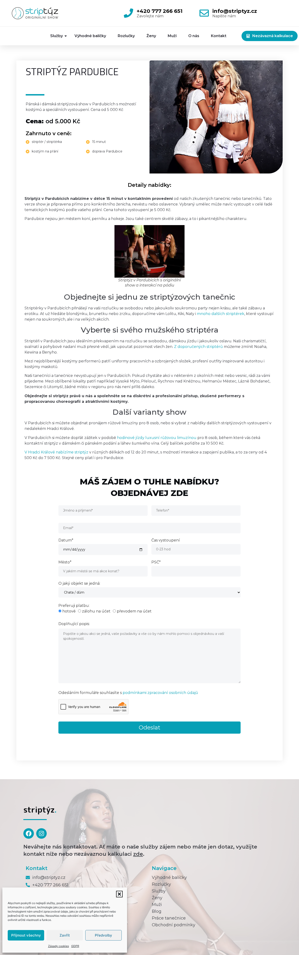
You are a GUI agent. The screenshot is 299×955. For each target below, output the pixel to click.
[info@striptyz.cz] (204, 13)
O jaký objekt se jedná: (79, 584)
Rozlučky (126, 36)
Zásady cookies (58, 946)
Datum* (65, 540)
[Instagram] (41, 833)
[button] (119, 894)
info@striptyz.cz (234, 11)
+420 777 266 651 (159, 11)
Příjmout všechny (26, 935)
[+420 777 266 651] (128, 13)
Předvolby (103, 935)
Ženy (151, 36)
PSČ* (156, 562)
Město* (64, 562)
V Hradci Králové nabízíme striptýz (56, 452)
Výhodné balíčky (90, 36)
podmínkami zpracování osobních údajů (160, 692)
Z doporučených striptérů (198, 346)
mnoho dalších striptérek (220, 313)
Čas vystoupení (165, 540)
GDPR (75, 946)
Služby (56, 36)
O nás (193, 36)
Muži (172, 36)
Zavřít (65, 935)
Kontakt (218, 36)
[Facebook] (28, 833)
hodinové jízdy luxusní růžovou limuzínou (156, 437)
